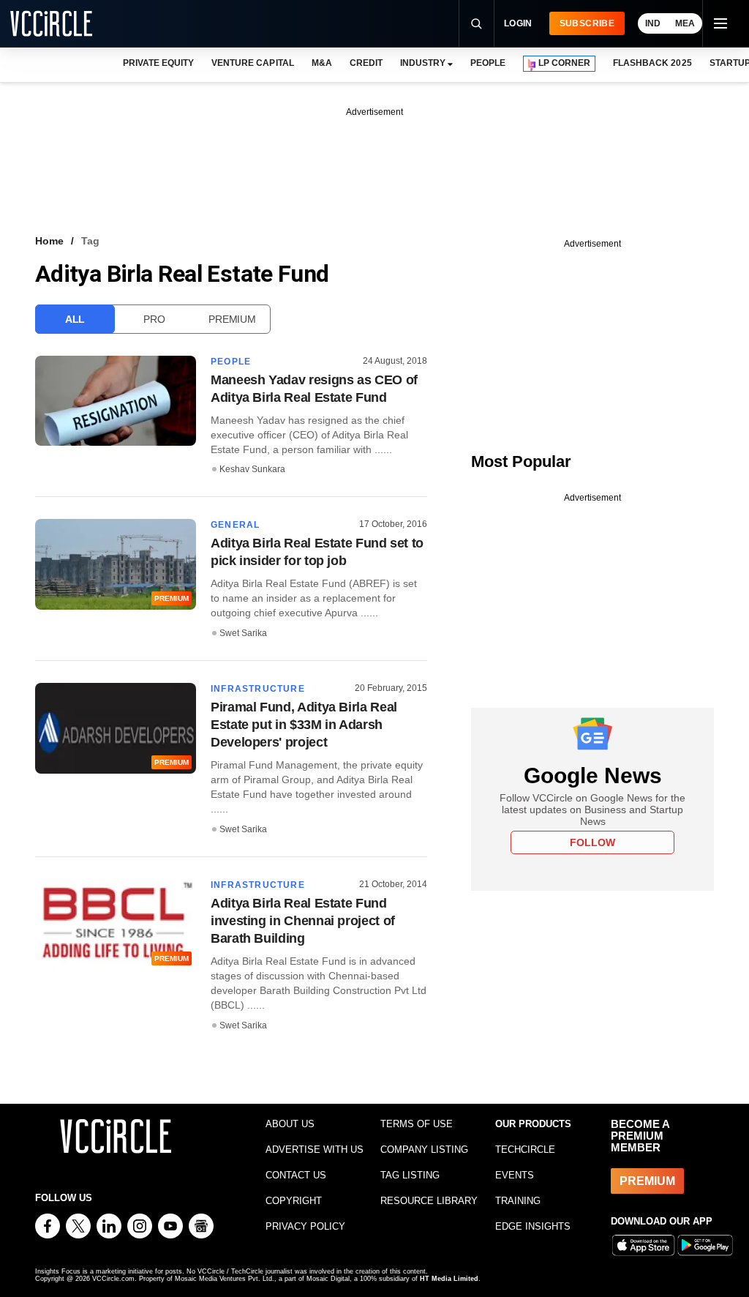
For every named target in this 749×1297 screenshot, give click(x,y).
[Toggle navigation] (719, 23)
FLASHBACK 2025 (652, 63)
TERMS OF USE (416, 1123)
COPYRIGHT (294, 1200)
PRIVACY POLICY (305, 1226)
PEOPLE (487, 63)
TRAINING (518, 1200)
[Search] (476, 23)
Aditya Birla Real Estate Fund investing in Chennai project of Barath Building (303, 921)
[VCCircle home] (51, 23)
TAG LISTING (410, 1175)
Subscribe (587, 23)
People (231, 361)
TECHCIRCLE (525, 1149)
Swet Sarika (243, 633)
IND (652, 23)
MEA (685, 23)
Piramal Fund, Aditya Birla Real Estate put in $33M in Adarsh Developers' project (304, 725)
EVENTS (514, 1175)
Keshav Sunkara (252, 469)
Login (518, 23)
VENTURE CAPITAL (252, 63)
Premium (231, 319)
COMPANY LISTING (424, 1149)
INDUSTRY (422, 63)
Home (49, 241)
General (235, 525)
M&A (322, 63)
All (75, 319)
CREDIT (366, 63)
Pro (154, 319)
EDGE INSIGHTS (533, 1226)
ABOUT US (290, 1123)
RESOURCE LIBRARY (429, 1200)
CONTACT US (296, 1175)
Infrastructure (258, 689)
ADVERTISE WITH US (315, 1149)
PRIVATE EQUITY (158, 63)
